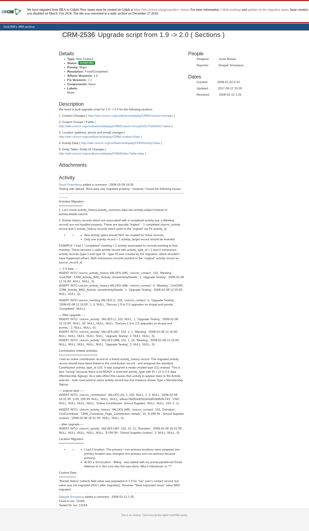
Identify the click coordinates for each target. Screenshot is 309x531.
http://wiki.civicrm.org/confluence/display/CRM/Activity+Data (120, 143)
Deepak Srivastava (71, 496)
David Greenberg (70, 184)
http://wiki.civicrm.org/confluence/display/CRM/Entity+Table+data (101, 153)
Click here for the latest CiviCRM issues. (165, 515)
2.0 (90, 80)
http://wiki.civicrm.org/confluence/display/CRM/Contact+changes (130, 115)
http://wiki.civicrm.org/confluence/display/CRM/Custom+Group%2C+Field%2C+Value (115, 126)
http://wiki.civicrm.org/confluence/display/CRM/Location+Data (99, 136)
